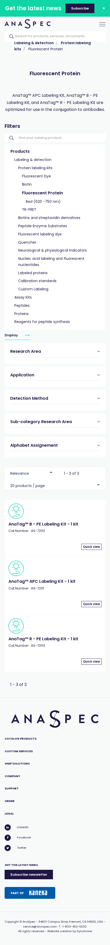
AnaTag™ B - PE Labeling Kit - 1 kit (43, 524)
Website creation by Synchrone (69, 931)
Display (12, 335)
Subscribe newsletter (28, 874)
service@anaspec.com (40, 926)
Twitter (21, 848)
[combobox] (31, 472)
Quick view (91, 547)
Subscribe (80, 8)
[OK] (10, 36)
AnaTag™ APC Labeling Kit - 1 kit (41, 581)
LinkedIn (23, 827)
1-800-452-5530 (74, 926)
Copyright (12, 922)
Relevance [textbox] (19, 473)
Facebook (24, 837)
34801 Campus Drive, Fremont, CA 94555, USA (70, 922)
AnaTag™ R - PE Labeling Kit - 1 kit (43, 639)
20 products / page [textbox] (27, 485)
